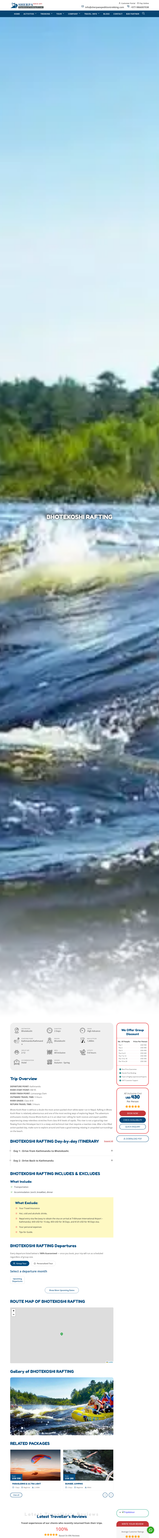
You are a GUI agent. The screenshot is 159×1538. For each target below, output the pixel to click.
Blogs (106, 14)
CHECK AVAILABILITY (132, 1120)
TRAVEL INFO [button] (91, 14)
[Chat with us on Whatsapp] (150, 1530)
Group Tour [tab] (21, 1263)
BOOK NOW (132, 1113)
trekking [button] (45, 14)
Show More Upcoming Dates (61, 1290)
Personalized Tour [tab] (45, 1263)
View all (16, 1495)
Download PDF (133, 1138)
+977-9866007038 (139, 7)
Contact (117, 14)
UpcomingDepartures (17, 1279)
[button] (61, 1334)
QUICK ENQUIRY (132, 1126)
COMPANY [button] (73, 14)
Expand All (108, 1141)
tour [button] (59, 14)
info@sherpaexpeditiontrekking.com (104, 7)
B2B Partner (132, 14)
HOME (17, 14)
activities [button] (29, 14)
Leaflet (110, 1362)
